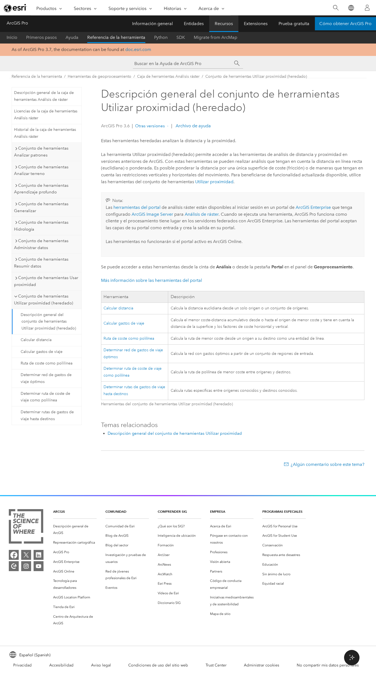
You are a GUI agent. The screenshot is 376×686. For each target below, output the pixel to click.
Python (161, 37)
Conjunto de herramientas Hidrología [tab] (41, 226)
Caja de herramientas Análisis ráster (168, 76)
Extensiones (256, 23)
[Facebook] (14, 555)
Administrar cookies (261, 665)
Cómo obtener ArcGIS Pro (345, 23)
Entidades (194, 23)
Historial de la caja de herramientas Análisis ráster (45, 133)
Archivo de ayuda (193, 125)
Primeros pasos (41, 37)
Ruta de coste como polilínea (46, 363)
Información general (152, 23)
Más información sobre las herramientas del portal (151, 280)
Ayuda (72, 37)
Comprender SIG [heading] (172, 511)
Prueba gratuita (294, 23)
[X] (26, 555)
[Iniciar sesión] (367, 7)
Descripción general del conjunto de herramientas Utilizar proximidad (175, 433)
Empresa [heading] (217, 511)
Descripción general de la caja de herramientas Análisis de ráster (44, 96)
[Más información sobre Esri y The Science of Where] (26, 527)
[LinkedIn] (38, 555)
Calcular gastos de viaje (41, 351)
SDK (180, 37)
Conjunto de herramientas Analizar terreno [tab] (41, 170)
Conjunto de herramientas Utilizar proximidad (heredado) (256, 76)
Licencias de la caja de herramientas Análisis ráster (45, 114)
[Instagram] (26, 566)
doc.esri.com (138, 49)
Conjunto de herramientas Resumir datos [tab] (41, 263)
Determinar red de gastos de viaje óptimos (46, 378)
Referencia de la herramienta (116, 37)
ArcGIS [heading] (59, 511)
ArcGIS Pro (17, 23)
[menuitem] (75, 530)
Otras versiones (150, 125)
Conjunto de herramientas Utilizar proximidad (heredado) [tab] (43, 300)
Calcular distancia (36, 339)
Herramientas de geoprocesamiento (99, 76)
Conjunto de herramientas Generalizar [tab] (41, 207)
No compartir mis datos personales (328, 665)
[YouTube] (38, 566)
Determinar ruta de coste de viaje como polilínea (45, 397)
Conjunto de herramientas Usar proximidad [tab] (46, 281)
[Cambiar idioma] (350, 7)
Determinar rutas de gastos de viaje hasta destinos (47, 415)
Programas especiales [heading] (282, 511)
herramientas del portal (136, 207)
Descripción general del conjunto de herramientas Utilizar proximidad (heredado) (48, 321)
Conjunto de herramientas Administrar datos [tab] (41, 244)
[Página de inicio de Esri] (15, 8)
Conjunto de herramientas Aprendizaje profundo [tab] (41, 189)
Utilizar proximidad (214, 181)
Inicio (12, 37)
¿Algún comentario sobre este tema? (327, 464)
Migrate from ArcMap (215, 37)
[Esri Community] (14, 566)
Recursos (224, 23)
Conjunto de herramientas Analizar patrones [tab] (41, 152)
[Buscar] (335, 7)
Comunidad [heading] (115, 511)
